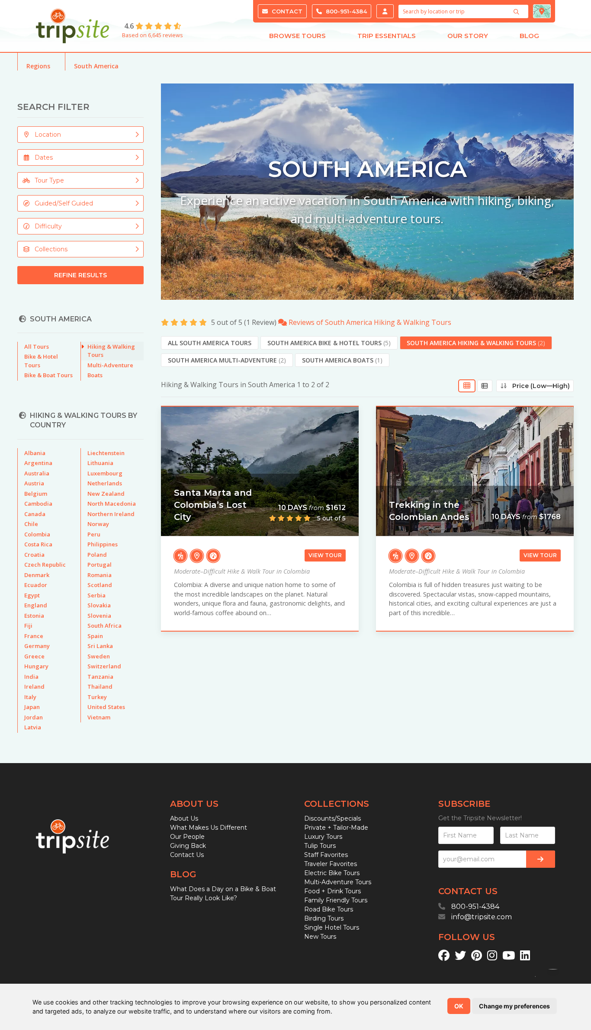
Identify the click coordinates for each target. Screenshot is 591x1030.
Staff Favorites (326, 855)
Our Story (467, 36)
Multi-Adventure (110, 365)
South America (96, 66)
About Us (184, 818)
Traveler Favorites (330, 864)
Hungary (36, 666)
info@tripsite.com (481, 917)
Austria (34, 483)
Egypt (32, 595)
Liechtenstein (106, 453)
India (31, 676)
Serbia (96, 595)
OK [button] (458, 1006)
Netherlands (104, 483)
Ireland (34, 686)
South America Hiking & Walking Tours (476, 343)
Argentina (38, 463)
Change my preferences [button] (514, 1006)
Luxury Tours (323, 837)
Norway (98, 524)
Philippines (102, 544)
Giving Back (188, 846)
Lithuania (100, 463)
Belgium (35, 493)
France (33, 636)
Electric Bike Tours (332, 873)
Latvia (32, 727)
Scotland (99, 585)
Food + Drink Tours (332, 891)
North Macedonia (111, 503)
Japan (32, 707)
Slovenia (99, 615)
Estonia (34, 615)
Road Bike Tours (328, 909)
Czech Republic (45, 564)
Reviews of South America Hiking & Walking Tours (369, 322)
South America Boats (342, 360)
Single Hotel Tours (331, 927)
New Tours (320, 936)
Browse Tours (297, 36)
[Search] (517, 12)
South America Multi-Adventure (227, 360)
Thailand (99, 686)
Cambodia (38, 503)
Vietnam (98, 717)
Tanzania (100, 676)
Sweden (98, 656)
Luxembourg (104, 473)
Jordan (33, 717)
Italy (30, 697)
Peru (93, 534)
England (35, 605)
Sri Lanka (100, 646)
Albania (34, 453)
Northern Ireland (111, 514)
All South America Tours (209, 343)
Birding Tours (324, 918)
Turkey (97, 697)
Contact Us (187, 855)
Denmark (36, 575)
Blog (529, 36)
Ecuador (35, 585)
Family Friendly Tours (335, 900)
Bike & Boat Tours (48, 375)
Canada (34, 514)
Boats (95, 375)
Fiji (28, 625)
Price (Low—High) (538, 386)
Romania (99, 575)
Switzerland (104, 666)
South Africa (104, 625)
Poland (97, 554)
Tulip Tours (320, 846)
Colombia (37, 534)
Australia (36, 473)
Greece (34, 656)
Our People (187, 837)
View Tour (325, 555)
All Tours (36, 346)
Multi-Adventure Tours (337, 882)
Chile (31, 524)
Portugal (99, 564)
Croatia (34, 554)
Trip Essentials (386, 36)
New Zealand (106, 493)
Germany (37, 646)
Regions (38, 66)
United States (106, 707)
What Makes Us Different (208, 827)
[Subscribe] (540, 859)
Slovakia (99, 605)
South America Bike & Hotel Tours (329, 343)
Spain (95, 636)
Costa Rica (38, 544)
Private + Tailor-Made (336, 827)
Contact (286, 11)
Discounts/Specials (332, 818)
